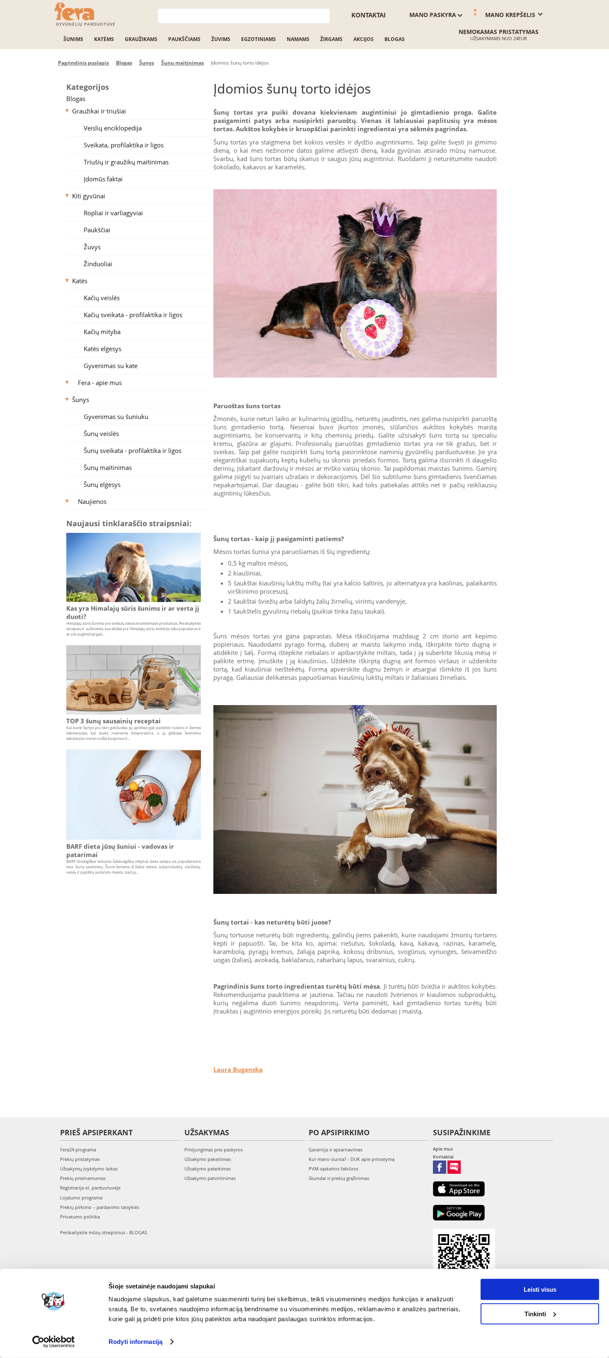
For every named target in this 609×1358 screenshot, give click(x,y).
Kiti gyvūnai (88, 196)
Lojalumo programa (81, 1197)
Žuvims (220, 39)
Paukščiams (184, 39)
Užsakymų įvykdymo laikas (89, 1168)
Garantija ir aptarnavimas (335, 1149)
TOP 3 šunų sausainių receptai (113, 721)
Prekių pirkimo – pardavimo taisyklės (99, 1207)
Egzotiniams (258, 39)
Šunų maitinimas (108, 467)
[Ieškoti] (324, 15)
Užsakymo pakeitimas (207, 1159)
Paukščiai (97, 230)
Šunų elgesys (102, 484)
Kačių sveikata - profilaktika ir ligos (133, 315)
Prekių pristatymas (80, 1159)
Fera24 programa (78, 1149)
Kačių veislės (102, 298)
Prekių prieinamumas (83, 1178)
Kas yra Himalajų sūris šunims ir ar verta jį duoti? (132, 612)
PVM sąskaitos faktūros (333, 1168)
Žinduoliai (98, 264)
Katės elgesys (102, 348)
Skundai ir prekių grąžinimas (339, 1178)
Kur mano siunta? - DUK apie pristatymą (351, 1159)
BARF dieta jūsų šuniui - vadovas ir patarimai (120, 850)
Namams (298, 39)
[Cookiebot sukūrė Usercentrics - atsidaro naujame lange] (53, 1342)
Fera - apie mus (100, 382)
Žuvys (92, 247)
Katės (79, 281)
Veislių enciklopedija (113, 128)
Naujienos (92, 501)
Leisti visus (540, 1289)
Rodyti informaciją (135, 1341)
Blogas (394, 39)
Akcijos (363, 39)
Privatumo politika (80, 1217)
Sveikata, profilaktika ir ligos (124, 145)
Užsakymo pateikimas (207, 1168)
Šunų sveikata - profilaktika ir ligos (132, 450)
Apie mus (443, 1149)
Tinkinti (535, 1313)
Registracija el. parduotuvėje (90, 1188)
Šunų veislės (101, 433)
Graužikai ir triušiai (99, 111)
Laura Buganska (238, 1069)
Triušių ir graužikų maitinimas (126, 162)
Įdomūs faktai (103, 179)
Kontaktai (368, 15)
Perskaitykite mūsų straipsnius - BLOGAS (103, 1232)
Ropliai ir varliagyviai (113, 213)
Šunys (80, 399)
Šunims (73, 39)
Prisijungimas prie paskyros (213, 1149)
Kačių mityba (102, 331)
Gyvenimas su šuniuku (116, 416)
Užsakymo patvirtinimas (210, 1178)
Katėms (104, 39)
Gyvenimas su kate (111, 365)
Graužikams (141, 39)
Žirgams (331, 39)
